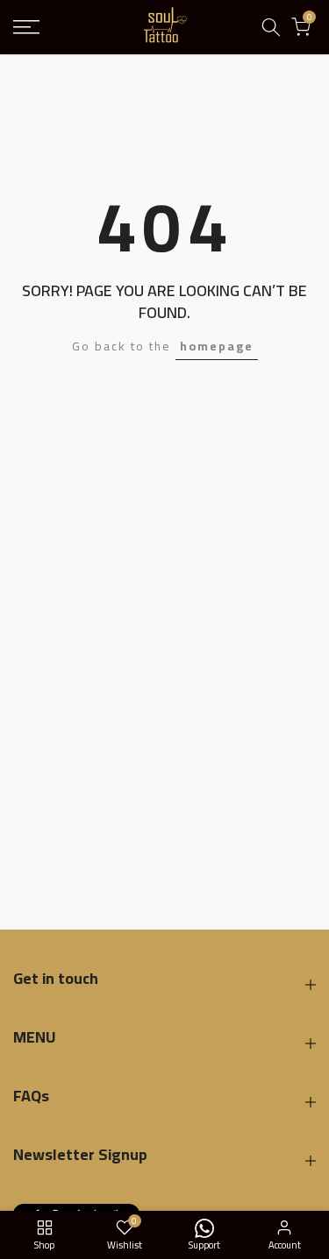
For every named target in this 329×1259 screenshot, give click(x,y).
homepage (217, 346)
